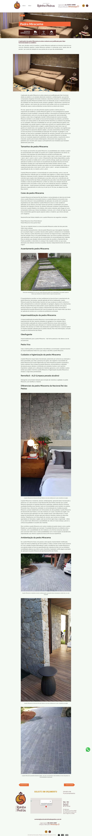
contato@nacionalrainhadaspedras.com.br (47, 819)
